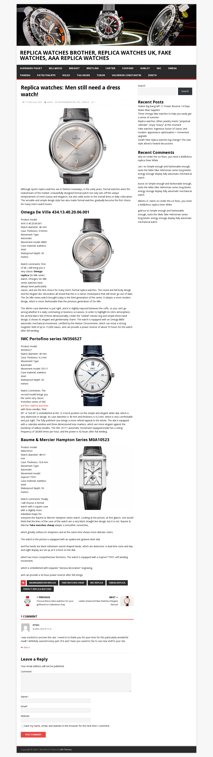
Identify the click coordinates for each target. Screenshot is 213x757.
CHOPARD (127, 68)
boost (141, 183)
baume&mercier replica (42, 582)
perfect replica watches (34, 405)
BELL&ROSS (55, 68)
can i (140, 166)
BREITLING (93, 68)
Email (24, 706)
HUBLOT (145, 68)
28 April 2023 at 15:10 (42, 629)
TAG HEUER (83, 75)
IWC (159, 68)
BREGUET (74, 68)
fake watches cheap (73, 582)
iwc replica (96, 582)
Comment (26, 671)
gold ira (142, 210)
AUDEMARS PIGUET (31, 68)
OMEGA (172, 68)
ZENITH (152, 75)
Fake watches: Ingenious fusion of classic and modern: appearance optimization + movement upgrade (163, 132)
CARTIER (110, 68)
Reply (27, 647)
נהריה (36, 625)
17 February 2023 (33, 102)
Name (24, 696)
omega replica (117, 582)
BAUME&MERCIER (67, 102)
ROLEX (66, 75)
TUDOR (101, 75)
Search (141, 85)
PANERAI (25, 75)
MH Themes (66, 749)
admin (50, 102)
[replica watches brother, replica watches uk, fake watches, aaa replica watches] (106, 43)
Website (25, 716)
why (140, 156)
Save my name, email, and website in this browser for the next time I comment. (67, 725)
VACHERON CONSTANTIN (126, 75)
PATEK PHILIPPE (46, 75)
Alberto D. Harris (147, 200)
